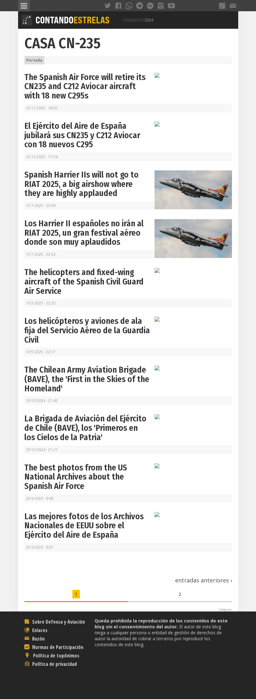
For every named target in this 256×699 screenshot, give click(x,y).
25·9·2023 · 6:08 (39, 498)
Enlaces (39, 630)
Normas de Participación (57, 647)
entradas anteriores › (203, 580)
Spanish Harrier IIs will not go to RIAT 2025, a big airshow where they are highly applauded (81, 184)
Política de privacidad (54, 664)
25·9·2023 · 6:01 (39, 547)
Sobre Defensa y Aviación (58, 621)
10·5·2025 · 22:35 (41, 303)
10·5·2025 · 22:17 (41, 352)
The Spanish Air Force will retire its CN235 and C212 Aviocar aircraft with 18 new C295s (84, 86)
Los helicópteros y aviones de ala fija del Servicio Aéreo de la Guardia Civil (87, 330)
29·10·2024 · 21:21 (42, 449)
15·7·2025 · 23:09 (41, 205)
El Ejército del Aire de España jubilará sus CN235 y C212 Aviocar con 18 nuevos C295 (82, 135)
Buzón (38, 638)
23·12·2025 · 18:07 (42, 108)
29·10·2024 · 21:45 (42, 400)
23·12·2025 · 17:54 (42, 156)
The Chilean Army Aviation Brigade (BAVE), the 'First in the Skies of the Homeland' (86, 379)
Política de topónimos (55, 655)
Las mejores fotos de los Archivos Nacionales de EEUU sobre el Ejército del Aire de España (84, 525)
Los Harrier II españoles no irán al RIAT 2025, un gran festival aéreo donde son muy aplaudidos (84, 233)
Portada (34, 60)
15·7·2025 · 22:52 (41, 254)
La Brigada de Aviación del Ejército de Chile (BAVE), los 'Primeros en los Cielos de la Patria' (85, 428)
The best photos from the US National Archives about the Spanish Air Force (75, 477)
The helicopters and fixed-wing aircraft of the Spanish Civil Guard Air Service (84, 281)
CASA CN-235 (62, 43)
